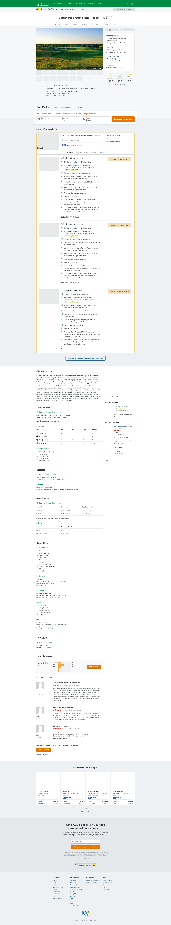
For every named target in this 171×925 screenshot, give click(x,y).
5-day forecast (119, 84)
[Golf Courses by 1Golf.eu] (42, 3)
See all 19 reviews (42, 754)
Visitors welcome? (112, 56)
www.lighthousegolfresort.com (55, 95)
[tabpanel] (85, 789)
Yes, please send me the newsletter (85, 847)
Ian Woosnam (57, 415)
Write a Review (94, 667)
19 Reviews (120, 36)
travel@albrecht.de (99, 854)
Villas (66, 170)
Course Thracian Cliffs (71, 167)
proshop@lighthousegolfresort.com (57, 93)
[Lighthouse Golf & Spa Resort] (39, 72)
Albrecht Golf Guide (48, 9)
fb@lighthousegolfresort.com (45, 583)
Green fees (110, 65)
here (67, 857)
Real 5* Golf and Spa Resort (115, 43)
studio (75, 162)
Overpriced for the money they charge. (116, 40)
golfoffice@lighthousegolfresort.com (48, 597)
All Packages (85, 812)
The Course (110, 47)
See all (106, 460)
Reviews (41, 666)
